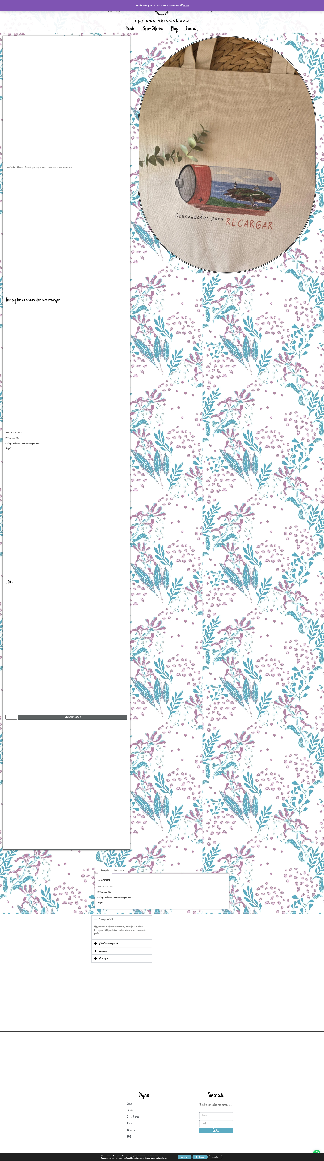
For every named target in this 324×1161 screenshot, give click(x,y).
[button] (122, 919)
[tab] (105, 870)
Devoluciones (103, 951)
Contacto (192, 29)
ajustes (164, 1158)
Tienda (130, 29)
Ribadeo (13, 167)
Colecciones (20, 167)
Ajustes (215, 1157)
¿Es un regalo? (104, 958)
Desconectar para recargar (32, 167)
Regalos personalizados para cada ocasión (162, 21)
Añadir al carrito (73, 717)
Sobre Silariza (153, 29)
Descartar (186, 6)
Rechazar (200, 1157)
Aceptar (184, 1157)
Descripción (105, 870)
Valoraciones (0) (119, 870)
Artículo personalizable (106, 919)
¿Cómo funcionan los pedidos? (108, 943)
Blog (174, 29)
